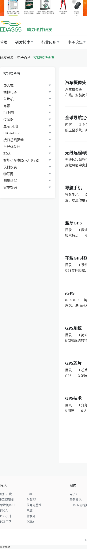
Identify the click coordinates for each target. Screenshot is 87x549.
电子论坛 (75, 42)
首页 (4, 42)
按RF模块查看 (43, 57)
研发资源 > (8, 57)
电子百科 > (25, 57)
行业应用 (49, 42)
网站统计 (5, 547)
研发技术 (22, 42)
